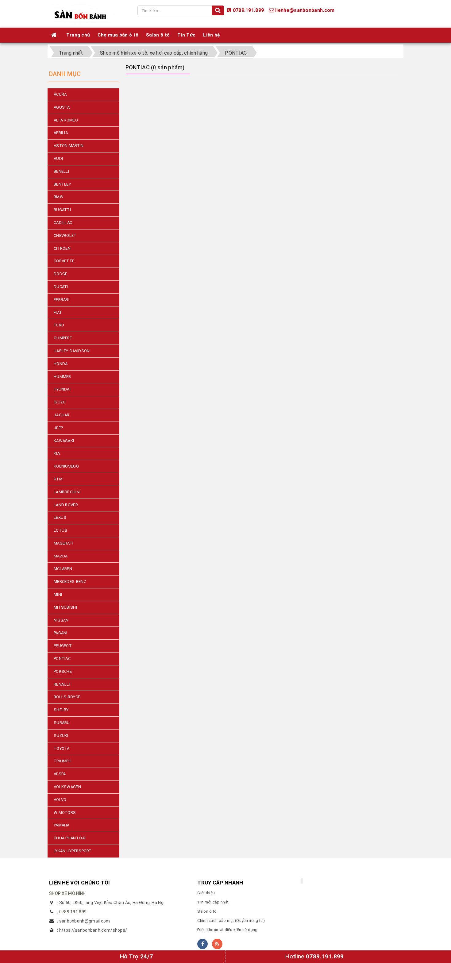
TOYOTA (62, 748)
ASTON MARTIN (69, 145)
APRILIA (61, 132)
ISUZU (60, 402)
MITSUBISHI (65, 607)
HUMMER (62, 376)
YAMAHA (62, 825)
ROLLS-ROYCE (67, 697)
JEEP (58, 428)
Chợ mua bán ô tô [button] (118, 35)
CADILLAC (63, 222)
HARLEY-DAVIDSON (72, 351)
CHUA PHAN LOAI (70, 838)
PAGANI (60, 632)
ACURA (60, 94)
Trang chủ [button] (78, 35)
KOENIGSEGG (66, 466)
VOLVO (60, 799)
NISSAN (61, 620)
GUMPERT (63, 338)
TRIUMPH (62, 761)
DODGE (60, 274)
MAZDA (61, 556)
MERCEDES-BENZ (70, 581)
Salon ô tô (207, 911)
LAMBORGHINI (67, 492)
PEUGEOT (63, 645)
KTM (58, 479)
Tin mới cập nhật (213, 902)
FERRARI (61, 299)
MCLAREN (63, 568)
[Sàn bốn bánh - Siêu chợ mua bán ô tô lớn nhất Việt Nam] (83, 13)
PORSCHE (63, 671)
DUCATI (61, 286)
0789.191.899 (248, 10)
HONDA (61, 363)
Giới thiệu (206, 893)
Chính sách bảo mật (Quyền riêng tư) (231, 920)
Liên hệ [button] (211, 35)
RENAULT (62, 684)
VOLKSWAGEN (67, 786)
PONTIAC (62, 658)
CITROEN (62, 248)
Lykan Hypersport (73, 851)
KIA (57, 453)
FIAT (58, 312)
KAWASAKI (64, 440)
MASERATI (63, 543)
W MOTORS (65, 812)
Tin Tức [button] (186, 35)
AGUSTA (62, 107)
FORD (59, 325)
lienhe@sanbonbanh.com (304, 10)
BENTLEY (62, 184)
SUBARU (62, 722)
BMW (59, 197)
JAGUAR (62, 415)
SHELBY (61, 709)
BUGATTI (62, 209)
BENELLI (61, 171)
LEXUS (60, 517)
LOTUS (60, 530)
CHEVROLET (65, 235)
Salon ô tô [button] (158, 35)
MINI (58, 594)
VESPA (60, 774)
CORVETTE (64, 261)
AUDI (58, 158)
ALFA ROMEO (66, 120)
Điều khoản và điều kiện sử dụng (227, 929)
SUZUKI (61, 735)
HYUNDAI (62, 389)
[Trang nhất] (54, 35)
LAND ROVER (66, 505)
